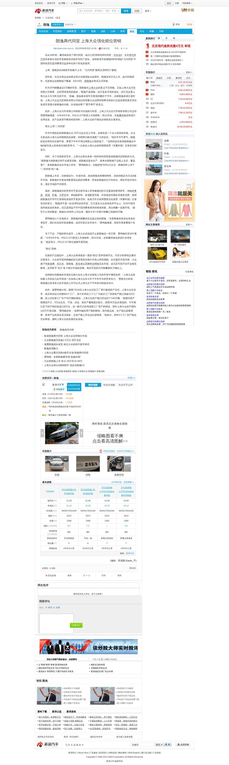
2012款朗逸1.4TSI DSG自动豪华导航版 (126, 491)
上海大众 (93, 87)
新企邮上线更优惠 (125, 737)
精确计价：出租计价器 (74, 725)
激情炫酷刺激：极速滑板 (50, 728)
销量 (151, 31)
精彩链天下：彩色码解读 (75, 717)
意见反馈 (52, 575)
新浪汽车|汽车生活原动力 (74, 745)
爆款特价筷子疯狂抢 (73, 696)
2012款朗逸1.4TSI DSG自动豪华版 (107, 491)
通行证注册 (146, 753)
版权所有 (119, 761)
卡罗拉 (62, 195)
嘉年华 (154, 113)
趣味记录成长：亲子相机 (101, 717)
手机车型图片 (109, 451)
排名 (178, 24)
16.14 (126, 506)
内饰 (88, 474)
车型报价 (57, 31)
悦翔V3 (154, 122)
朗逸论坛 (84, 371)
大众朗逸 (59, 371)
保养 (122, 31)
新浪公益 (57, 711)
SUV (188, 78)
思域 (47, 195)
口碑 (112, 31)
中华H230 (155, 117)
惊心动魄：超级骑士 (73, 728)
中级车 (116, 259)
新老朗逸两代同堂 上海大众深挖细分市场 (65, 336)
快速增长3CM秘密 (72, 688)
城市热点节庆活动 (46, 737)
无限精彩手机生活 (99, 668)
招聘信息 (113, 753)
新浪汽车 (51, 3)
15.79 (107, 506)
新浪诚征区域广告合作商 (102, 671)
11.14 (69, 506)
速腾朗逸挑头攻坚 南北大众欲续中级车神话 (66, 344)
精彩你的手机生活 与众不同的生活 (53, 668)
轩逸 (54, 195)
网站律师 (122, 753)
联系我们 (103, 753)
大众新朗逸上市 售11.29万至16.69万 (63, 361)
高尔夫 (60, 263)
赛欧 (153, 94)
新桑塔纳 (121, 115)
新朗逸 (87, 81)
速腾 (166, 140)
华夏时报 (106, 48)
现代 (131, 55)
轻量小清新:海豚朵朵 (73, 721)
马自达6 (117, 55)
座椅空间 (119, 474)
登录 (169, 3)
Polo (153, 90)
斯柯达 (90, 263)
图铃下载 (42, 711)
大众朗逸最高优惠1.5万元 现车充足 (62, 340)
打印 (104, 575)
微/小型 (149, 78)
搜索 (126, 11)
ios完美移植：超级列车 (100, 728)
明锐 (96, 263)
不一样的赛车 (180, 245)
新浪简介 (72, 753)
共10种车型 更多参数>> (122, 482)
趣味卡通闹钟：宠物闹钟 (101, 725)
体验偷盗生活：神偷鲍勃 (126, 728)
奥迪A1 (154, 127)
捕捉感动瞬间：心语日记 (126, 717)
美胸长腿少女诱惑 (180, 262)
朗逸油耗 (101, 371)
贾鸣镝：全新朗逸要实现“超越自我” (62, 357)
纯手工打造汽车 (157, 245)
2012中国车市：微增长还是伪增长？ (167, 60)
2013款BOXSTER (157, 262)
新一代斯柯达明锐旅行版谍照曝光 (166, 56)
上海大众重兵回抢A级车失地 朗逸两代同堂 (66, 352)
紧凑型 (159, 78)
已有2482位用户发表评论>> (176, 173)
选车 (147, 11)
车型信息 (43, 31)
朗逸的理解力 (51, 348)
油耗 (103, 31)
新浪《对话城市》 (72, 737)
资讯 (132, 31)
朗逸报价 (68, 371)
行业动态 (49, 18)
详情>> (131, 377)
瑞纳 (153, 108)
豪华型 (179, 78)
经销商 (189, 85)
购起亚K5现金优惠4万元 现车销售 (166, 64)
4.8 (126, 526)
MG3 (153, 82)
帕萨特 (98, 164)
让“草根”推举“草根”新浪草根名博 (52, 665)
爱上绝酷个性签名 (72, 703)
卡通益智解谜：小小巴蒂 (101, 721)
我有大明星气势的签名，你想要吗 (62, 659)
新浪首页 (39, 3)
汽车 (133, 87)
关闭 (119, 575)
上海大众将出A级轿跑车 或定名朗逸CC (64, 365)
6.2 (69, 526)
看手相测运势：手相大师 (50, 725)
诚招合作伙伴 (96, 737)
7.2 (88, 526)
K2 (152, 99)
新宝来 (79, 263)
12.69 (88, 506)
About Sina (83, 753)
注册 (177, 3)
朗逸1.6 (75, 371)
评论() (132, 568)
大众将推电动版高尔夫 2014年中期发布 (168, 52)
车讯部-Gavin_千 (127, 560)
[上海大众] (39, 26)
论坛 (142, 31)
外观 (57, 474)
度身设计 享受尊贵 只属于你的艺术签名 (56, 671)
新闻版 (38, 18)
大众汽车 (59, 100)
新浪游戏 (71, 711)
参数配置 (71, 31)
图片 (83, 31)
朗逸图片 (92, 371)
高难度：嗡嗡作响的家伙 (126, 721)
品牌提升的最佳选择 (73, 692)
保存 (70, 575)
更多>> (189, 72)
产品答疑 (157, 753)
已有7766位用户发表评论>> (176, 148)
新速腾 (50, 263)
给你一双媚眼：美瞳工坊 (126, 725)
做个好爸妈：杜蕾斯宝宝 (50, 717)
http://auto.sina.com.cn (63, 48)
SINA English (134, 753)
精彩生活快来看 (98, 665)
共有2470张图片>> (125, 451)
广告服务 (94, 753)
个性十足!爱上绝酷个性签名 (104, 659)
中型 (169, 78)
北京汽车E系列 (157, 103)
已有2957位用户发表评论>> (176, 161)
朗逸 (46, 24)
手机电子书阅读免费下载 (75, 699)
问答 (137, 11)
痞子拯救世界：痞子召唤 (50, 721)
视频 (93, 31)
